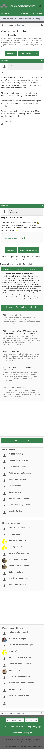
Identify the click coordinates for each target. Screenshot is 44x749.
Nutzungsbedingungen (33, 726)
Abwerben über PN (16, 670)
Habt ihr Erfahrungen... (18, 638)
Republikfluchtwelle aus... (19, 651)
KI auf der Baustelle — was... (20, 676)
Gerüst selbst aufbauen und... (21, 657)
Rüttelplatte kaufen (11, 351)
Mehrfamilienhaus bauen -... (20, 695)
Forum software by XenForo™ (14, 740)
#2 (42, 206)
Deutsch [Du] (31, 720)
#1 (42, 61)
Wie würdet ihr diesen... (18, 479)
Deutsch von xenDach (33, 740)
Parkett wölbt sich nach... (19, 632)
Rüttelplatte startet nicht (13, 315)
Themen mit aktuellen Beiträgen (29, 19)
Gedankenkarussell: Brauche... (21, 664)
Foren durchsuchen (9, 19)
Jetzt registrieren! (22, 440)
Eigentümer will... (16, 702)
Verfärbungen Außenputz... (20, 473)
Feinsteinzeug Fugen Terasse (20, 504)
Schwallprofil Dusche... (18, 466)
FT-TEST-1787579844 (17, 454)
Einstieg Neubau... (16, 546)
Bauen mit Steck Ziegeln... (19, 540)
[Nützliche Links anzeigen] (41, 25)
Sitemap (11, 726)
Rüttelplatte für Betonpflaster (15, 387)
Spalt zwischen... (15, 485)
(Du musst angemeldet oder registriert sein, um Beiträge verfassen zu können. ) (22, 258)
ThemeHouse (29, 742)
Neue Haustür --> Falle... (19, 559)
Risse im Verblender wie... (19, 578)
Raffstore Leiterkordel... (18, 572)
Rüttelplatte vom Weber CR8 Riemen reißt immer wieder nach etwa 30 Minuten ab (20, 332)
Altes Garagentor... (16, 689)
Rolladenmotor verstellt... (19, 460)
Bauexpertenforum (14, 720)
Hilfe (4, 726)
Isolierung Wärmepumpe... (20, 553)
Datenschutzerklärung (20, 733)
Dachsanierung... (15, 492)
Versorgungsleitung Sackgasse (21, 683)
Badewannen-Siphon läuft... (20, 498)
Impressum (19, 726)
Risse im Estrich (15, 511)
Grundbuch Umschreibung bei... (22, 645)
